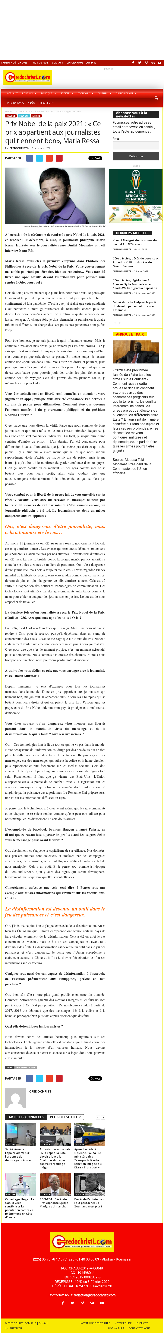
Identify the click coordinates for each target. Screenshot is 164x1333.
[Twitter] (139, 63)
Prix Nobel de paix (25, 1067)
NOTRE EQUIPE (123, 1323)
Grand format (124, 93)
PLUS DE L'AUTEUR (65, 1117)
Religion (27, 93)
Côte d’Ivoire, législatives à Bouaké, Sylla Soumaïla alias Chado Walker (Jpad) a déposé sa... (136, 284)
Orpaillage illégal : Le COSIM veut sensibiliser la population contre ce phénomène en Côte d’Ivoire (19, 1208)
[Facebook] (133, 63)
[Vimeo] (146, 63)
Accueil (8, 111)
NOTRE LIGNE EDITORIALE (95, 1323)
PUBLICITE (142, 1323)
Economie (84, 93)
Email (116, 138)
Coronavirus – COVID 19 (81, 62)
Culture (103, 93)
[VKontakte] (152, 63)
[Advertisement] (82, 30)
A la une (20, 111)
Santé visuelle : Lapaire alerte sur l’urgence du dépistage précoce (18, 1154)
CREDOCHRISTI (19, 148)
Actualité (12, 93)
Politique (46, 93)
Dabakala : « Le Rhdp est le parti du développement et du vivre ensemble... (134, 306)
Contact (57, 62)
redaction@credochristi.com (95, 1295)
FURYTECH (16, 1328)
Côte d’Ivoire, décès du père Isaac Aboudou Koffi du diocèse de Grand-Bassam (136, 262)
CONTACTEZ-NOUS (139, 1328)
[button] (156, 98)
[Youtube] (159, 63)
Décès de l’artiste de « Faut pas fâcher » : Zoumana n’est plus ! (89, 1202)
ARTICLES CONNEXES (26, 1117)
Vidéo (31, 102)
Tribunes (44, 102)
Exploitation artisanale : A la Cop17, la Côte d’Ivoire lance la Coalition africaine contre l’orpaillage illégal (55, 1158)
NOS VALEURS (116, 1328)
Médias (36, 115)
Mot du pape (40, 62)
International (15, 102)
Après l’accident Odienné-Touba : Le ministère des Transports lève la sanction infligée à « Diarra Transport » (88, 1158)
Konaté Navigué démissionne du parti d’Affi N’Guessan (135, 242)
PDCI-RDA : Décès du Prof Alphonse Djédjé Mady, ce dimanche (54, 1202)
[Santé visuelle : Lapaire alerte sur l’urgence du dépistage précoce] (20, 1134)
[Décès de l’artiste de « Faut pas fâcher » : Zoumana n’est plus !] (89, 1184)
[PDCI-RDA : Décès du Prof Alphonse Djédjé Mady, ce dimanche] (55, 1184)
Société (64, 93)
